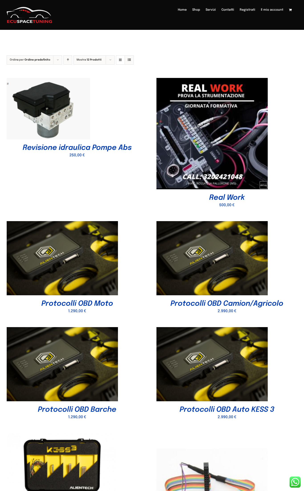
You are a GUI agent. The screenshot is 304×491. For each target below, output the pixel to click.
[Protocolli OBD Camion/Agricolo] (212, 224)
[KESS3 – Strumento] (61, 436)
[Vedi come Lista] (129, 60)
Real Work (227, 198)
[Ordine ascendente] (67, 60)
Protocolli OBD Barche (77, 410)
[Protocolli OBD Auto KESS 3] (212, 330)
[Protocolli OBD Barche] (62, 330)
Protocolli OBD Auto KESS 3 (227, 410)
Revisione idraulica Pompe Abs (77, 148)
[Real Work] (212, 81)
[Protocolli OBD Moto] (62, 224)
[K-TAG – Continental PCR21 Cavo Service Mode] (212, 436)
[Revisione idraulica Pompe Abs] (48, 81)
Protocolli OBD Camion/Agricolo (226, 304)
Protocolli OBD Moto (77, 304)
